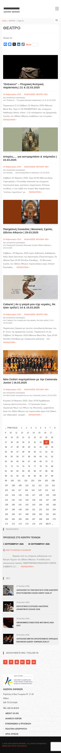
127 (33, 495)
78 (41, 466)
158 (26, 514)
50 (35, 452)
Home (4, 21)
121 (46, 490)
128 (40, 495)
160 (40, 514)
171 (6, 524)
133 (20, 500)
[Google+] (22, 662)
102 (25, 481)
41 (35, 447)
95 (35, 476)
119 (33, 490)
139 (6, 505)
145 (47, 505)
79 (46, 466)
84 (23, 471)
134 (26, 500)
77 (35, 466)
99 (6, 481)
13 (28, 433)
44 (52, 447)
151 (33, 509)
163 (6, 519)
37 (12, 447)
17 (51, 433)
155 (6, 514)
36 (6, 447)
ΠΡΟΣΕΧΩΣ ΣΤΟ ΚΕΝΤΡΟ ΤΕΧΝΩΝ (21, 537)
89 (52, 471)
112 (39, 485)
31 (29, 442)
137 (47, 500)
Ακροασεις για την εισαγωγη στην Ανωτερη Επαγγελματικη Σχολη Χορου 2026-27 (37, 591)
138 (54, 500)
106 (53, 481)
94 (29, 476)
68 (35, 461)
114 (53, 485)
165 (20, 519)
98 (52, 476)
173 (20, 524)
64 (12, 461)
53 (52, 452)
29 (17, 442)
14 (34, 433)
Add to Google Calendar (18, 550)
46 (12, 452)
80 (52, 466)
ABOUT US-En (12, 713)
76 (29, 466)
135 (33, 500)
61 (46, 456)
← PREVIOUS (11, 428)
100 (12, 481)
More (28, 44)
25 (46, 437)
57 (23, 456)
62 (52, 456)
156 (13, 514)
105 (46, 481)
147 (6, 509)
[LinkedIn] (34, 662)
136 (40, 500)
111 (33, 485)
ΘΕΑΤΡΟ (39, 94)
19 (12, 437)
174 (26, 524)
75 (23, 466)
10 (11, 433)
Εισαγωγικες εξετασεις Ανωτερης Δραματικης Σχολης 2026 (32, 607)
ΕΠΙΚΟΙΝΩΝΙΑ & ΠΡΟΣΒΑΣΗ (18, 724)
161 (47, 514)
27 (6, 442)
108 (13, 485)
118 (26, 490)
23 (35, 437)
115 (6, 490)
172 (13, 524)
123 (6, 495)
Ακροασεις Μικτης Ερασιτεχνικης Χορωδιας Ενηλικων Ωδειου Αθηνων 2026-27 (37, 640)
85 (29, 471)
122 (53, 490)
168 (40, 519)
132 (13, 500)
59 (35, 456)
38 (17, 447)
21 (23, 437)
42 (41, 447)
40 (29, 447)
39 (23, 447)
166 (26, 519)
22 (29, 437)
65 (17, 461)
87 (41, 471)
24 (41, 437)
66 (23, 461)
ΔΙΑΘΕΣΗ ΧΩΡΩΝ (13, 718)
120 (39, 490)
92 (17, 476)
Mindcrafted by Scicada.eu (14, 746)
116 (13, 490)
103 (32, 481)
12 (22, 433)
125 (20, 495)
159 (33, 514)
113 (46, 485)
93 (23, 476)
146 (54, 505)
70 (46, 461)
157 (20, 514)
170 (54, 519)
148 (13, 509)
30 (23, 442)
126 (26, 495)
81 (6, 471)
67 (29, 461)
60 (41, 456)
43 (46, 447)
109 (20, 485)
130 (54, 495)
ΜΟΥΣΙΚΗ (40, 167)
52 (46, 452)
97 (46, 476)
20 (17, 437)
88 (46, 471)
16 (45, 433)
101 (19, 481)
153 (47, 509)
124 (13, 495)
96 (41, 476)
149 (20, 509)
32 (35, 442)
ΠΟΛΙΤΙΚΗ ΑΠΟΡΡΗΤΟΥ (16, 729)
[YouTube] (17, 662)
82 (12, 471)
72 (6, 466)
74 (17, 466)
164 (13, 519)
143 (33, 505)
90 (6, 476)
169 (47, 519)
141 (20, 505)
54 (6, 456)
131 (6, 500)
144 (40, 505)
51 (41, 452)
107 (6, 485)
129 (47, 495)
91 (12, 476)
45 (6, 452)
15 (39, 433)
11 (16, 433)
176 (40, 524)
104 (39, 481)
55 (12, 456)
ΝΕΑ (46, 94)
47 (17, 452)
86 (35, 471)
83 (17, 471)
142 (26, 505)
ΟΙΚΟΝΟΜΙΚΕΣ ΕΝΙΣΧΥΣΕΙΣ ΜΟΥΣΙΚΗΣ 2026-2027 (35, 624)
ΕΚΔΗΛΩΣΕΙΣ (29, 94)
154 (54, 509)
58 (29, 456)
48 (23, 452)
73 (12, 466)
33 (41, 442)
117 (19, 490)
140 (13, 505)
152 (40, 509)
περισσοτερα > (9, 120)
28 (12, 442)
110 (26, 485)
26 (52, 437)
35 (52, 442)
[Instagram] (11, 662)
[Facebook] (5, 662)
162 (54, 514)
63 (6, 461)
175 (33, 524)
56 (17, 456)
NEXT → (49, 524)
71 (52, 461)
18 (6, 437)
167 (33, 519)
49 (29, 452)
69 (41, 461)
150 (26, 509)
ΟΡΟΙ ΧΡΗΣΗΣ (12, 734)
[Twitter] (28, 662)
